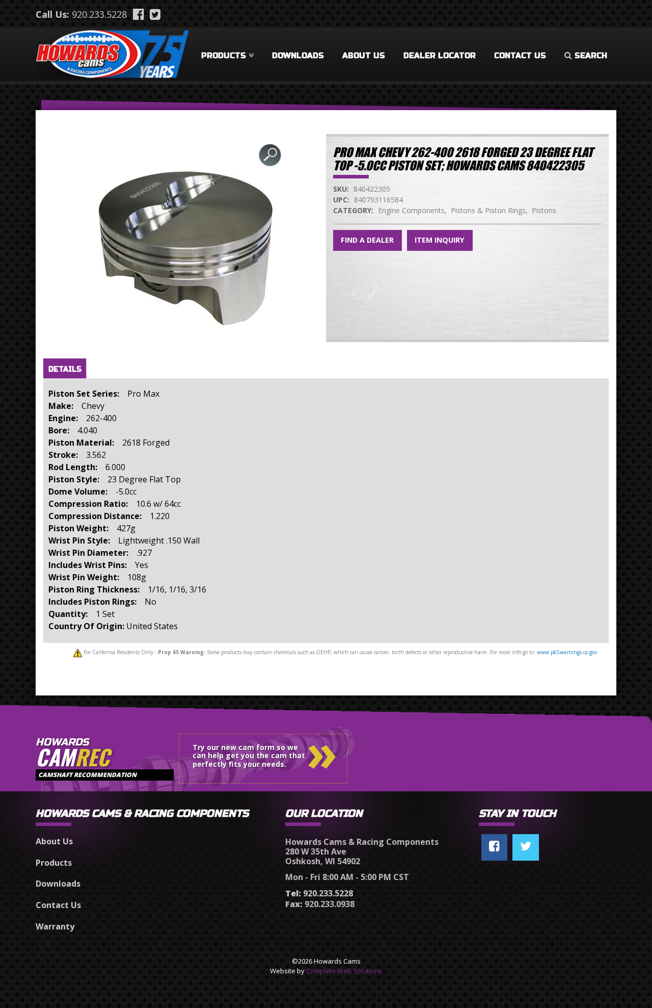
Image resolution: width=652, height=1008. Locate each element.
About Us (363, 55)
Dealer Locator (439, 55)
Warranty (55, 926)
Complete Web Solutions (344, 970)
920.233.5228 (99, 14)
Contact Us (520, 55)
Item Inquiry (440, 240)
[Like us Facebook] (494, 847)
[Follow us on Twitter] (525, 847)
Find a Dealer (367, 240)
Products (223, 55)
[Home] (112, 52)
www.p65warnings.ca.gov (567, 652)
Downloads (298, 55)
